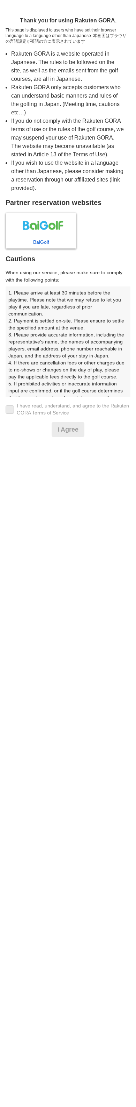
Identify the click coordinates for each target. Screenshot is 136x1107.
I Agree (68, 429)
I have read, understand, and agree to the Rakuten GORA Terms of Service (73, 409)
